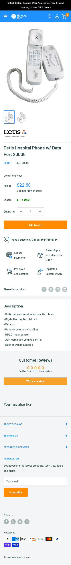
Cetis (7, 162)
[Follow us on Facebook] (6, 521)
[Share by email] (64, 289)
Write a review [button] (35, 381)
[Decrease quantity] (21, 211)
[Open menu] (5, 16)
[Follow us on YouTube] (20, 521)
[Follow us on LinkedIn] (26, 521)
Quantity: (9, 211)
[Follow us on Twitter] (13, 521)
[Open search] (50, 16)
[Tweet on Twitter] (57, 289)
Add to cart (35, 225)
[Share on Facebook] (44, 289)
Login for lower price (29, 190)
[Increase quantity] (40, 211)
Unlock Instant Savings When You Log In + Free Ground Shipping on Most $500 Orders (35, 5)
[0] (64, 16)
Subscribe (15, 492)
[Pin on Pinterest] (51, 289)
